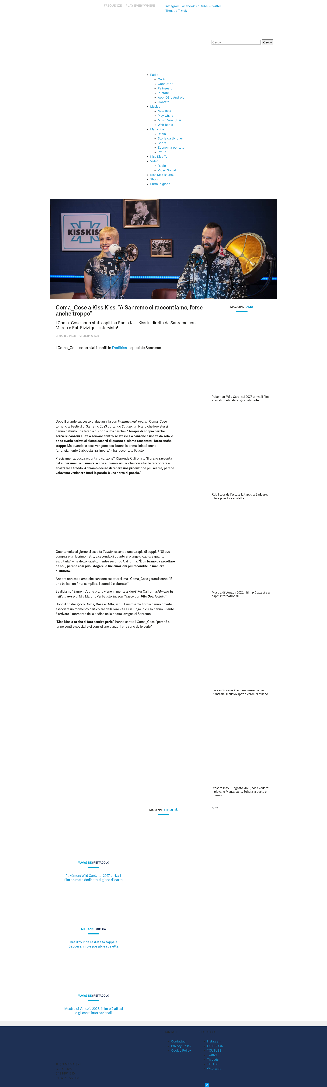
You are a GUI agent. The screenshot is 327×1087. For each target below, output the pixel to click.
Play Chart (165, 115)
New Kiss (164, 111)
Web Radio (165, 125)
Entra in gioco (160, 184)
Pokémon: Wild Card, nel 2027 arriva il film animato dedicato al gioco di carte (240, 398)
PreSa (162, 152)
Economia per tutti (171, 147)
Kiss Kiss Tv (158, 156)
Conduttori (165, 84)
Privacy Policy (181, 1046)
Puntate (163, 93)
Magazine (157, 129)
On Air (162, 79)
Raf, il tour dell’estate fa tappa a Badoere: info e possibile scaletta (240, 496)
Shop (154, 179)
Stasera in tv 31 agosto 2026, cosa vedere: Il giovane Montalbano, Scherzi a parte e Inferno (240, 791)
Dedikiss (119, 347)
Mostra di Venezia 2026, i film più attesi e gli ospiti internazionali (241, 594)
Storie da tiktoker (170, 138)
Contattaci (178, 1041)
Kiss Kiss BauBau (162, 175)
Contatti (164, 102)
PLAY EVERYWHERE (140, 5)
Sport (162, 143)
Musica (155, 106)
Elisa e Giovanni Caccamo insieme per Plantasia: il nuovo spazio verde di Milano (240, 692)
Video (154, 161)
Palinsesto (165, 88)
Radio (154, 75)
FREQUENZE (113, 5)
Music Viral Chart (170, 120)
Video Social (167, 170)
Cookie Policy (181, 1050)
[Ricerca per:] (236, 42)
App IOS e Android (171, 97)
